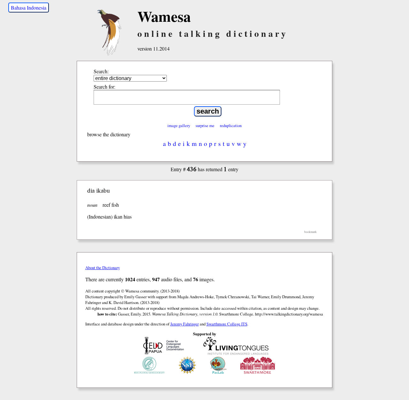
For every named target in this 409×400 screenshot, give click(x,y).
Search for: (104, 86)
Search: (101, 71)
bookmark (310, 232)
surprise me (205, 125)
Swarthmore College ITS (226, 324)
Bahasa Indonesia (28, 7)
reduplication (231, 125)
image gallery (178, 125)
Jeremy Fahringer (184, 324)
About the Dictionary (102, 267)
